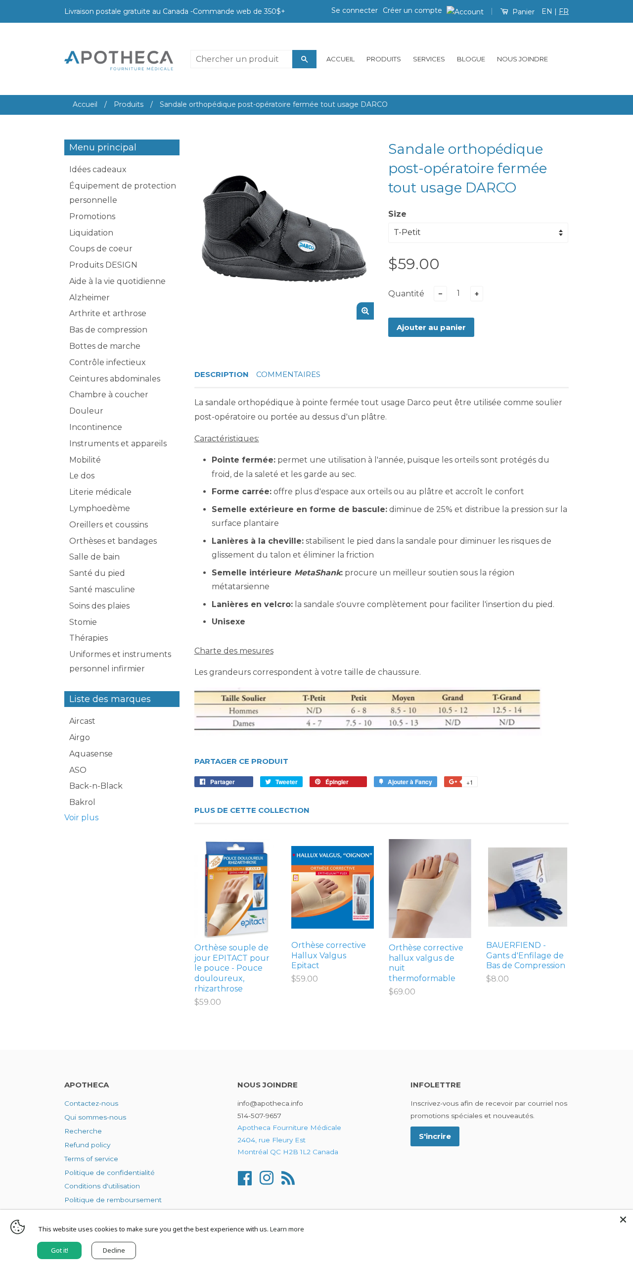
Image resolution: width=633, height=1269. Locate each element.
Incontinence (95, 427)
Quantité (406, 293)
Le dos (81, 475)
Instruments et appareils (118, 443)
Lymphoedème (99, 508)
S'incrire (435, 1136)
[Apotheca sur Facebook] (244, 1177)
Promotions (92, 216)
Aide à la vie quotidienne (117, 281)
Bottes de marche (104, 346)
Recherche (83, 1131)
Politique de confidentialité (109, 1172)
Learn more (287, 1228)
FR (564, 11)
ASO (78, 770)
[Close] (623, 1219)
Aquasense (91, 753)
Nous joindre (522, 59)
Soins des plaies (99, 606)
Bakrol (82, 802)
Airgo (79, 737)
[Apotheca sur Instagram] (266, 1177)
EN (547, 11)
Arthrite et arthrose (107, 313)
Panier (522, 11)
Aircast (82, 721)
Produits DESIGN (103, 265)
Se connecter (354, 10)
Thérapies (88, 638)
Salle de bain (94, 557)
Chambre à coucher (108, 394)
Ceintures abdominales (114, 378)
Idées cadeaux (98, 169)
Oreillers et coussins (108, 524)
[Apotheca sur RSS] (288, 1177)
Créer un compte (412, 10)
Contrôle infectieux (107, 362)
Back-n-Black (96, 786)
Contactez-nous (91, 1103)
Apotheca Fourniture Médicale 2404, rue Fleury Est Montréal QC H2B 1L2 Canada (289, 1140)
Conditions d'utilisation (102, 1186)
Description (221, 374)
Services (429, 59)
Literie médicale (100, 492)
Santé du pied (97, 573)
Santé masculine (102, 589)
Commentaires (288, 374)
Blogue (471, 59)
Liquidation (91, 232)
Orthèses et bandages (113, 541)
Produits (383, 59)
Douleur (86, 411)
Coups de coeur (101, 248)
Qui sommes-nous (95, 1117)
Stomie (83, 622)
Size (397, 214)
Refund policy (87, 1145)
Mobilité (85, 460)
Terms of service (91, 1159)
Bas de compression (108, 329)
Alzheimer (89, 297)
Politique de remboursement (113, 1200)
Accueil (340, 59)
